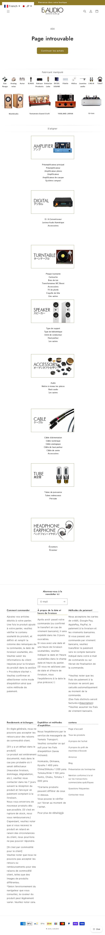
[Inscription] (64, 601)
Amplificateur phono (53, 171)
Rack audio (53, 389)
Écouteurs (53, 547)
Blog (70, 763)
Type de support (53, 328)
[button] (8, 11)
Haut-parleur (53, 338)
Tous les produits (76, 735)
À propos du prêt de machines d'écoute (78, 749)
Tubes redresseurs (53, 495)
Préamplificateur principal (53, 165)
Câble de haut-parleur (53, 447)
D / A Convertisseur (53, 219)
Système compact (53, 181)
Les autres (53, 341)
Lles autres (53, 296)
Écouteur (53, 550)
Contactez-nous (76, 794)
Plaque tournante (53, 274)
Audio (53, 383)
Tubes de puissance (53, 492)
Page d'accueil (75, 729)
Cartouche (53, 277)
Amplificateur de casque (53, 177)
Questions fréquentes (78, 788)
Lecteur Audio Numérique (53, 223)
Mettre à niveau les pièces (53, 386)
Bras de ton (53, 280)
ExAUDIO (55, 929)
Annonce (72, 757)
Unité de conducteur (53, 335)
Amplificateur (53, 174)
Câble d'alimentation (53, 438)
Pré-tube (53, 499)
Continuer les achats (52, 50)
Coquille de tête (53, 293)
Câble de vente (53, 450)
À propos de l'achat (77, 741)
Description (86, 703)
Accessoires (53, 226)
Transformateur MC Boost (53, 283)
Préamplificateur (53, 168)
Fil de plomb (53, 290)
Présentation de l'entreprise (81, 769)
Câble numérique (53, 441)
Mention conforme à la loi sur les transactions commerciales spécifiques (81, 778)
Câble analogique (53, 444)
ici (61, 812)
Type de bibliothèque (53, 332)
